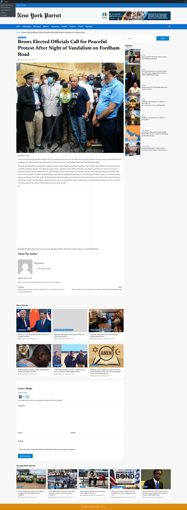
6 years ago (30, 59)
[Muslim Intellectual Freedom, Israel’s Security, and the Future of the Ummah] (132, 148)
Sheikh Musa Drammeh (97, 338)
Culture (72, 27)
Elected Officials (30, 282)
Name (20, 433)
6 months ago (108, 338)
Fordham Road (40, 282)
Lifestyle (62, 329)
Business (37, 27)
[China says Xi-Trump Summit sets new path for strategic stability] (33, 320)
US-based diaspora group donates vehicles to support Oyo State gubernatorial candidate (31, 493)
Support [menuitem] (3, 12)
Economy (55, 27)
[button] (20, 396)
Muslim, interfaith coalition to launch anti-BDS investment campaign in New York (123, 493)
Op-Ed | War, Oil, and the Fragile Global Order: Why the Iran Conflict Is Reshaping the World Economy (155, 134)
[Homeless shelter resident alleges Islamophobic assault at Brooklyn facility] (33, 355)
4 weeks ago (31, 497)
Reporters (22, 59)
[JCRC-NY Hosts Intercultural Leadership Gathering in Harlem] (106, 320)
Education (27, 27)
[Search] (169, 26)
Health (64, 27)
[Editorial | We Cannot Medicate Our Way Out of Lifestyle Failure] (70, 320)
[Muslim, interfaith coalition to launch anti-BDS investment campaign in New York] (125, 479)
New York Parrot (148, 497)
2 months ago (67, 497)
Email (73, 433)
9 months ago (104, 375)
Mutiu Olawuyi (22, 338)
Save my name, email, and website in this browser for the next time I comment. (47, 449)
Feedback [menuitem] (4, 15)
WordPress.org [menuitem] (5, 5)
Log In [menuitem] (6, 1)
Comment (22, 406)
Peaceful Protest (49, 282)
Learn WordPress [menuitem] (6, 10)
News (57, 486)
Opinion (89, 27)
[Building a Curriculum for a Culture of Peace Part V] (132, 117)
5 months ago (68, 338)
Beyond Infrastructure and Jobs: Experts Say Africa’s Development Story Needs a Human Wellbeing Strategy (154, 73)
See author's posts (43, 269)
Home (18, 32)
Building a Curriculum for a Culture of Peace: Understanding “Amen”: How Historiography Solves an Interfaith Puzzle (105, 371)
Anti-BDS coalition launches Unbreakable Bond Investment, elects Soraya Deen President (62, 493)
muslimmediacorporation (87, 495)
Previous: (40, 289)
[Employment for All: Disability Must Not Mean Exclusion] (132, 87)
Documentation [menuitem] (5, 7)
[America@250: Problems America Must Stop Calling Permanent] (132, 56)
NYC (18, 27)
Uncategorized (22, 37)
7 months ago (31, 374)
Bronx (24, 282)
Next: (96, 288)
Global (143, 130)
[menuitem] (1, 1)
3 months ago (31, 338)
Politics (46, 27)
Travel (80, 27)
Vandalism (58, 282)
